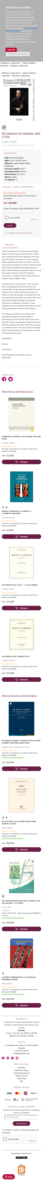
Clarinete (4, 66)
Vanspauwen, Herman (22, 747)
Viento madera (28, 63)
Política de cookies (22, 1070)
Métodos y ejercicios (11, 63)
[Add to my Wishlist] (6, 233)
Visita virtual (21, 1078)
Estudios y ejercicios (19, 66)
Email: (36, 208)
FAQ (21, 1081)
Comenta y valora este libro (22, 187)
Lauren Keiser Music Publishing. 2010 (18, 145)
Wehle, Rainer (7, 984)
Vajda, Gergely (7, 828)
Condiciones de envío (22, 1073)
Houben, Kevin (7, 747)
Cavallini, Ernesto (8, 443)
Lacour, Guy (6, 907)
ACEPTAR (11, 50)
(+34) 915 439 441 (21, 1051)
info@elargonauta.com (21, 1053)
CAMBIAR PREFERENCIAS (18, 54)
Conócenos (21, 1068)
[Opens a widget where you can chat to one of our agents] (8, 1177)
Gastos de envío (21, 1076)
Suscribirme (21, 1123)
